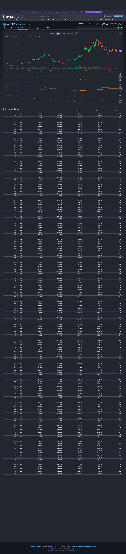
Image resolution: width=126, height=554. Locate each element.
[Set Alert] (118, 28)
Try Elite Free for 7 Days (92, 12)
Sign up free (118, 16)
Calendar (67, 19)
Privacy (64, 546)
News (27, 19)
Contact (50, 546)
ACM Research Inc (23, 24)
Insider (38, 19)
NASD (114, 28)
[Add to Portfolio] (121, 28)
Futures (44, 19)
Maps (17, 19)
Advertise (38, 546)
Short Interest (22, 28)
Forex (49, 19)
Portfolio (61, 19)
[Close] (124, 12)
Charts (22, 19)
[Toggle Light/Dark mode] (103, 16)
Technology (80, 28)
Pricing (114, 19)
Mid (111, 28)
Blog (55, 546)
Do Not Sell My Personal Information (86, 546)
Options (38, 28)
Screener (11, 19)
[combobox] (42, 16)
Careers (45, 546)
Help (120, 19)
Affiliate (33, 546)
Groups (33, 19)
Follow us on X (71, 546)
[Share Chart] (120, 33)
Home (5, 19)
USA (108, 28)
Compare (14, 28)
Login (110, 16)
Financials (32, 28)
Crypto (55, 19)
